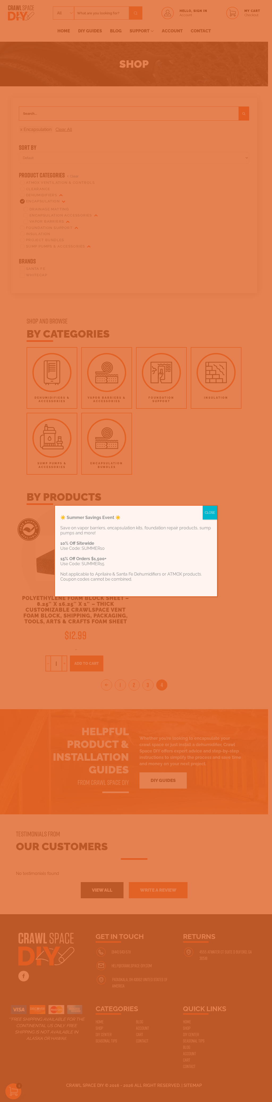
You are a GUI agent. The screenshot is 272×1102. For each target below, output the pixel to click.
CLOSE (210, 512)
